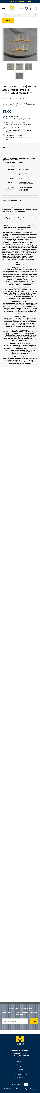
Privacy (20, 1061)
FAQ (20, 1067)
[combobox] (20, 15)
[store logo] (12, 8)
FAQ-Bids (20, 1069)
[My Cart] (36, 8)
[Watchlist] (21, 8)
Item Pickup (20, 1072)
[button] (10, 67)
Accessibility (19, 1077)
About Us (20, 1064)
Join (34, 1021)
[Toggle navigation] (3, 8)
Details (5, 148)
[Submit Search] (35, 15)
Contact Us (17, 1084)
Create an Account (24, 2)
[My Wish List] (26, 8)
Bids (8, 21)
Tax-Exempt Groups (20, 1075)
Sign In (12, 2)
